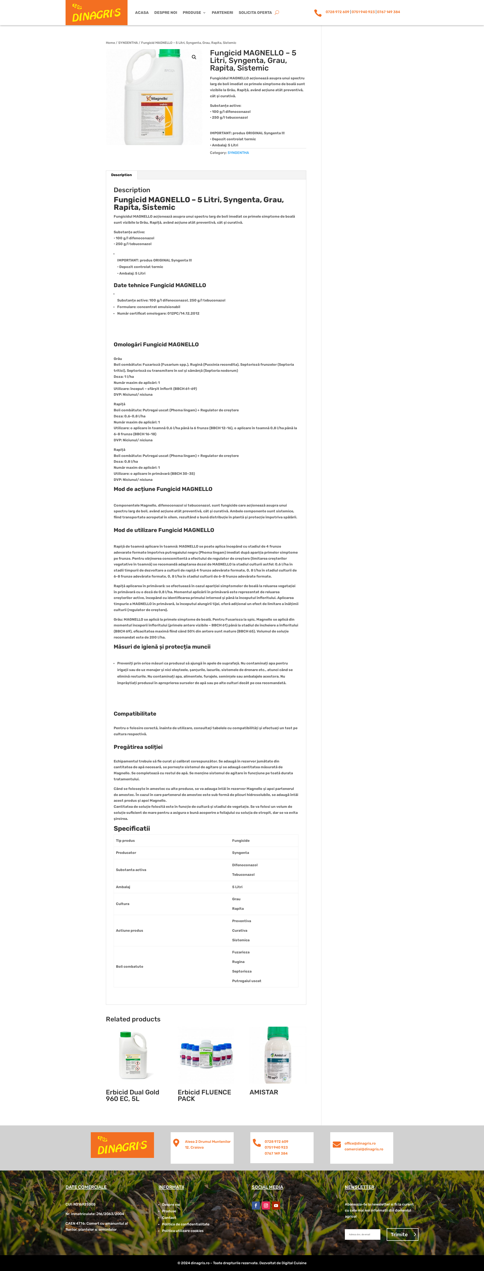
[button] (194, 57)
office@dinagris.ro (360, 1143)
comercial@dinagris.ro (364, 1149)
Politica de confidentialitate (185, 1224)
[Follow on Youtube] (276, 1205)
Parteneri (222, 12)
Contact (169, 1218)
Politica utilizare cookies (182, 1231)
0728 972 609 (337, 12)
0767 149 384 (388, 12)
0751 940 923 (363, 12)
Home (110, 43)
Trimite (399, 1234)
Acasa (142, 12)
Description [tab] (121, 175)
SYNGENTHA (128, 43)
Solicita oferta (255, 12)
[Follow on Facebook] (256, 1205)
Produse (192, 12)
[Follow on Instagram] (266, 1205)
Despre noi (165, 12)
